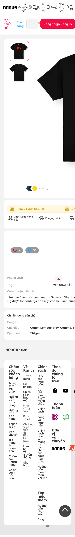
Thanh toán (13, 425)
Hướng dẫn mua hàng (13, 401)
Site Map (26, 464)
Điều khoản (27, 385)
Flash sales (26, 417)
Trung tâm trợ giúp (12, 387)
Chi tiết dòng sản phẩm (22, 315)
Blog (41, 519)
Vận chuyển (13, 433)
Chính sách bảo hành (12, 474)
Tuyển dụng (27, 377)
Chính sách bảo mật (27, 396)
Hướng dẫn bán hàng (13, 414)
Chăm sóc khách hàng (13, 460)
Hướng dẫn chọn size (42, 510)
